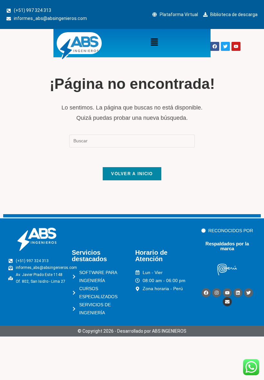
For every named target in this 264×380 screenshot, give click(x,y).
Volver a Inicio (132, 173)
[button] (154, 42)
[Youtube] (227, 292)
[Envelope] (227, 301)
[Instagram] (216, 292)
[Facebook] (206, 292)
